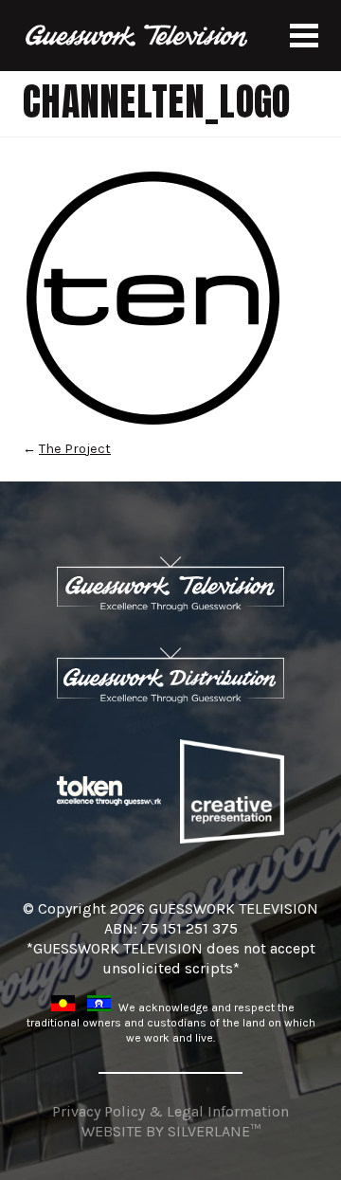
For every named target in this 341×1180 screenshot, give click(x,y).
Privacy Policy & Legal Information (170, 1111)
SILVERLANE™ (214, 1131)
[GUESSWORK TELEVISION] (137, 35)
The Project (75, 449)
